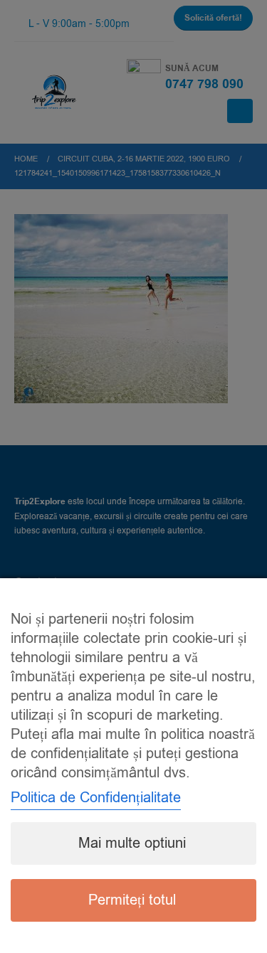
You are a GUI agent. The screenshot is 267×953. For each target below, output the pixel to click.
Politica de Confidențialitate (96, 797)
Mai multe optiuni (132, 843)
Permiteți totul (132, 900)
